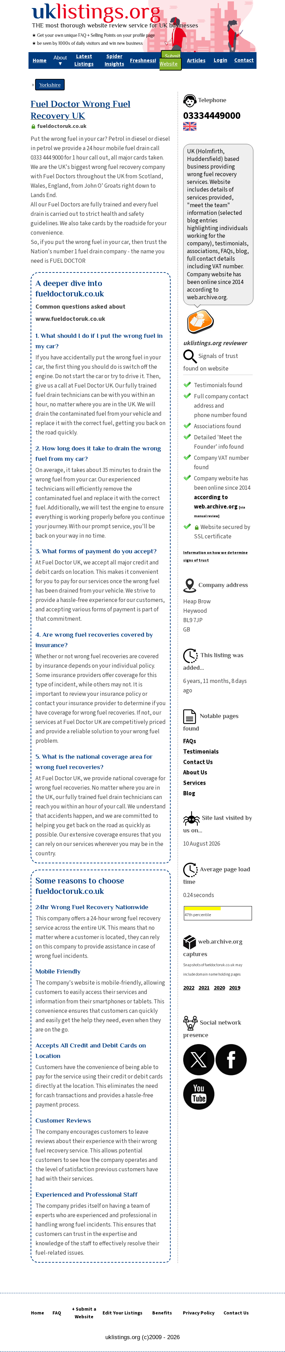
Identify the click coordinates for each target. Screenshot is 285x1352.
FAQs (189, 741)
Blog (189, 793)
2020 (219, 988)
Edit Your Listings (122, 1313)
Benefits (162, 1313)
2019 (234, 988)
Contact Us (198, 762)
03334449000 (212, 115)
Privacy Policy (198, 1313)
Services (194, 783)
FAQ (56, 1313)
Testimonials (201, 752)
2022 (188, 988)
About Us (195, 772)
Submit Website (170, 60)
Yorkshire (49, 85)
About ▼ (60, 60)
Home (37, 1313)
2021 (204, 988)
